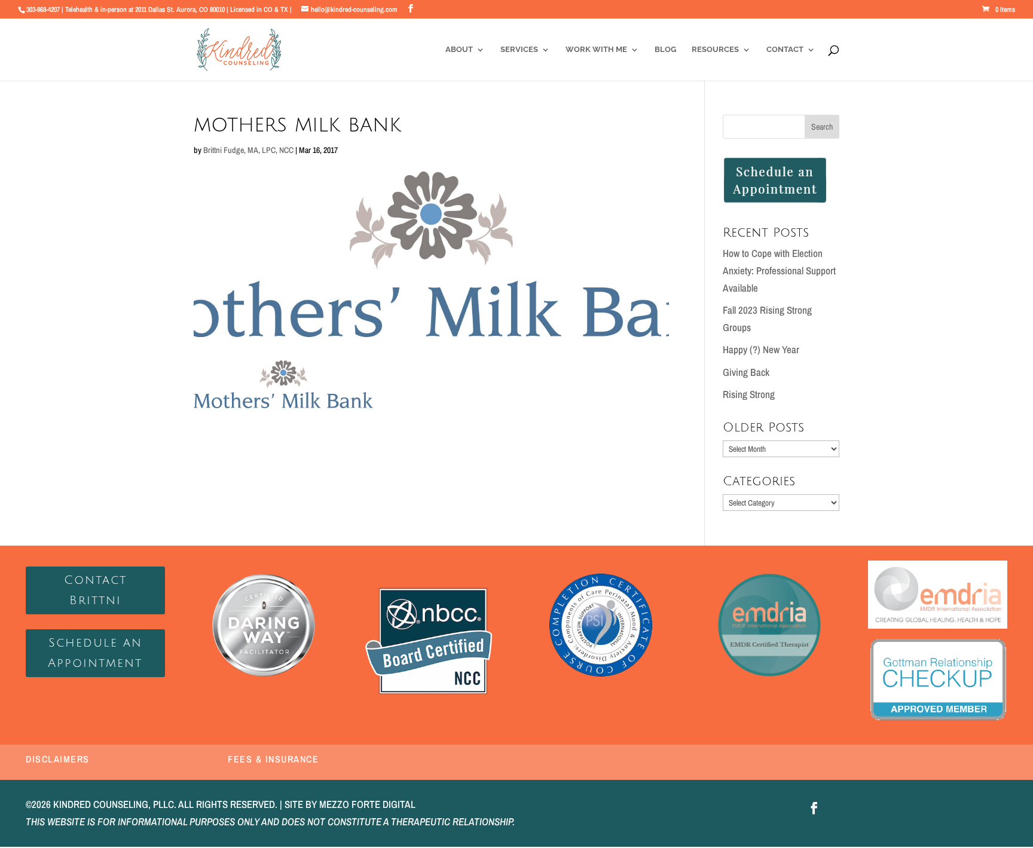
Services (519, 49)
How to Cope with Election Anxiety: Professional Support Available (779, 270)
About (459, 49)
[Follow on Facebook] (814, 808)
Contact (784, 49)
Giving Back (746, 372)
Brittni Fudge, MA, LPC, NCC (248, 150)
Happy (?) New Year (761, 349)
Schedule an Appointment (95, 653)
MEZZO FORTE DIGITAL (367, 804)
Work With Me (596, 49)
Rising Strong (749, 394)
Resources (715, 49)
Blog (665, 49)
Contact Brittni (95, 590)
